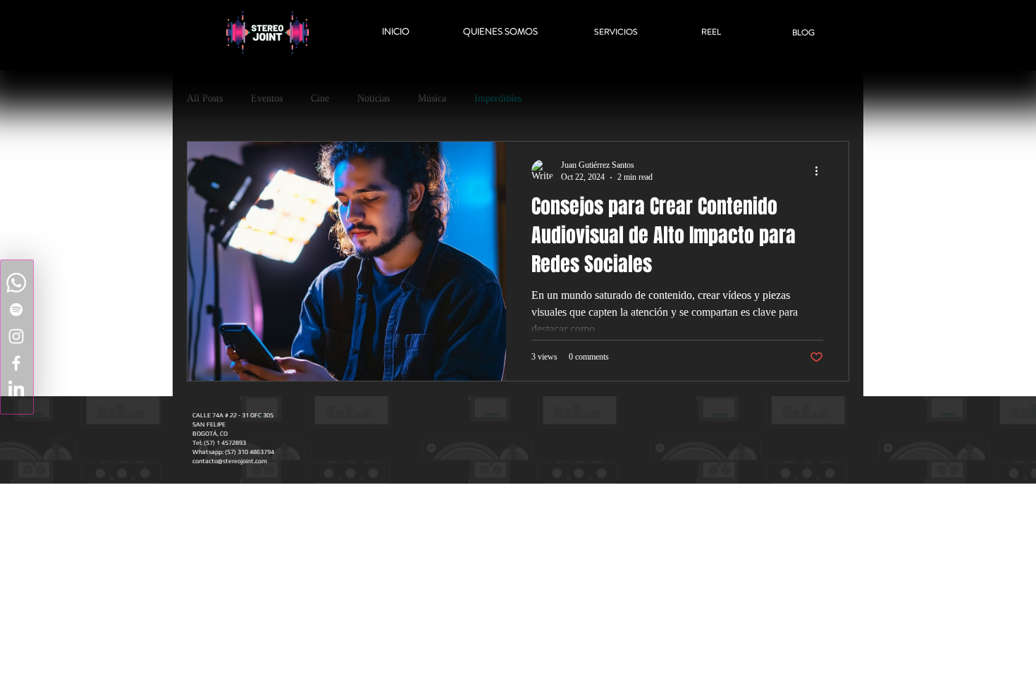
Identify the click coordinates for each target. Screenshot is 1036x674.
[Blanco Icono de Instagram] (16, 336)
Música (432, 98)
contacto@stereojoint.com (229, 461)
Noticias (373, 98)
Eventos (267, 98)
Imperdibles (498, 98)
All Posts (205, 98)
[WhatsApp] (16, 283)
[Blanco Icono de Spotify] (16, 309)
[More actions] (821, 170)
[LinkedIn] (16, 390)
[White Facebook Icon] (16, 363)
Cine (320, 98)
